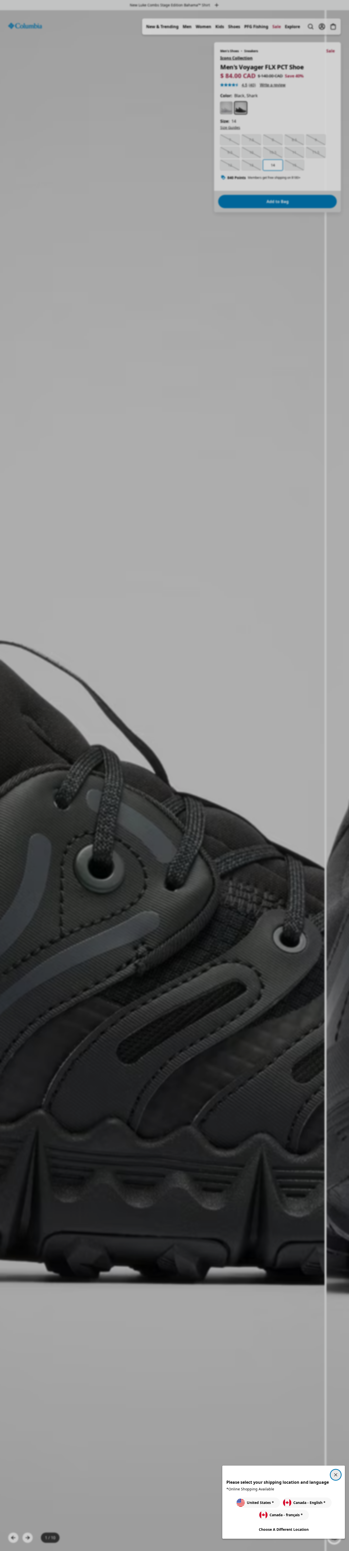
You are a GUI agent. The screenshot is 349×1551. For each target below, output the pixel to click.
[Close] (336, 1475)
